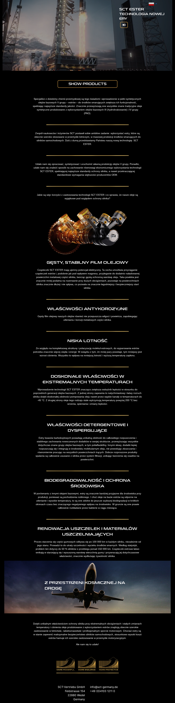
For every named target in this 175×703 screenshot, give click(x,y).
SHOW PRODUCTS (87, 84)
